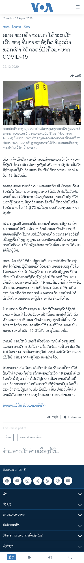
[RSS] (47, 481)
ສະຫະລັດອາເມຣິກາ (16, 27)
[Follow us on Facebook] (7, 481)
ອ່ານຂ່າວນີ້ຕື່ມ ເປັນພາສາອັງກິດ (24, 406)
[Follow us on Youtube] (17, 481)
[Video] (29, 557)
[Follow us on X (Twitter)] (37, 481)
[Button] (75, 75)
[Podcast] (58, 481)
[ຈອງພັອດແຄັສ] (68, 481)
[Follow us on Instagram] (27, 481)
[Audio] (50, 557)
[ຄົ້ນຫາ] (70, 557)
